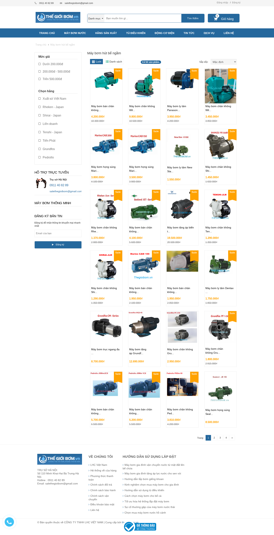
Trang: (200, 438)
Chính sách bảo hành (103, 490)
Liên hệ (94, 510)
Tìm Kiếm (193, 18)
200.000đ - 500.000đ (56, 71)
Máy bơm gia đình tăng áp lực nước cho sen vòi (153, 473)
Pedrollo (48, 157)
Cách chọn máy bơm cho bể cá (143, 495)
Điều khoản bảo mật (102, 504)
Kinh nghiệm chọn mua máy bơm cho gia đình (152, 484)
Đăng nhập (222, 2)
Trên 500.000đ (52, 79)
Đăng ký (236, 2)
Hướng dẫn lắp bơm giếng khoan (144, 479)
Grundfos (48, 149)
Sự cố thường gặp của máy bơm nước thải (150, 507)
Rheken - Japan (53, 107)
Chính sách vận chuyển (99, 497)
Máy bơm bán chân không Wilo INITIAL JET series (105, 98)
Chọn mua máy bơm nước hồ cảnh (145, 512)
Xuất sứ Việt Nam (54, 98)
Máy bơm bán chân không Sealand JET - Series (141, 220)
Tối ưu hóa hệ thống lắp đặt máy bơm (147, 501)
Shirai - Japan (51, 115)
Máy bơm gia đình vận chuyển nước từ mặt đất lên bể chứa (153, 466)
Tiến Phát (48, 140)
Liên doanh (50, 123)
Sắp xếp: (204, 62)
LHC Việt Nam (98, 464)
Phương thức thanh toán (101, 478)
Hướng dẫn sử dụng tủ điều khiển (144, 490)
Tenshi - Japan (52, 132)
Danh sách (115, 61)
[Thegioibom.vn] (58, 17)
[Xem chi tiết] (118, 120)
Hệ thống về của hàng (103, 470)
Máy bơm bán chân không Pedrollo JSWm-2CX (104, 402)
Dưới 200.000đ (52, 64)
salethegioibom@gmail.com (79, 3)
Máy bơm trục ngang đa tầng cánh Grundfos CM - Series (106, 346)
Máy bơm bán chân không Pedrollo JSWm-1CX (142, 402)
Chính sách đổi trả (101, 484)
